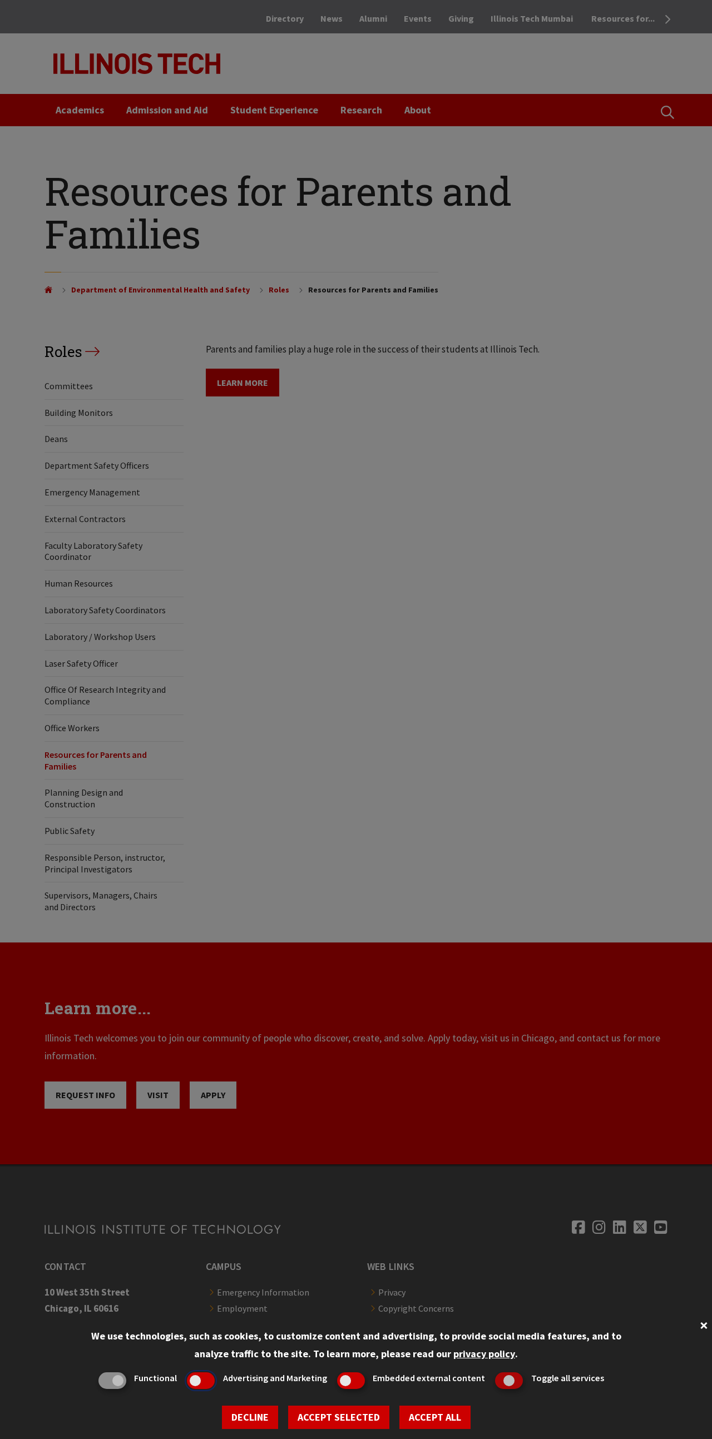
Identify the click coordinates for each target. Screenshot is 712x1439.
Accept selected (339, 1417)
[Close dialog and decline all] (703, 1324)
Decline (250, 1417)
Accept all (435, 1417)
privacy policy (484, 1353)
